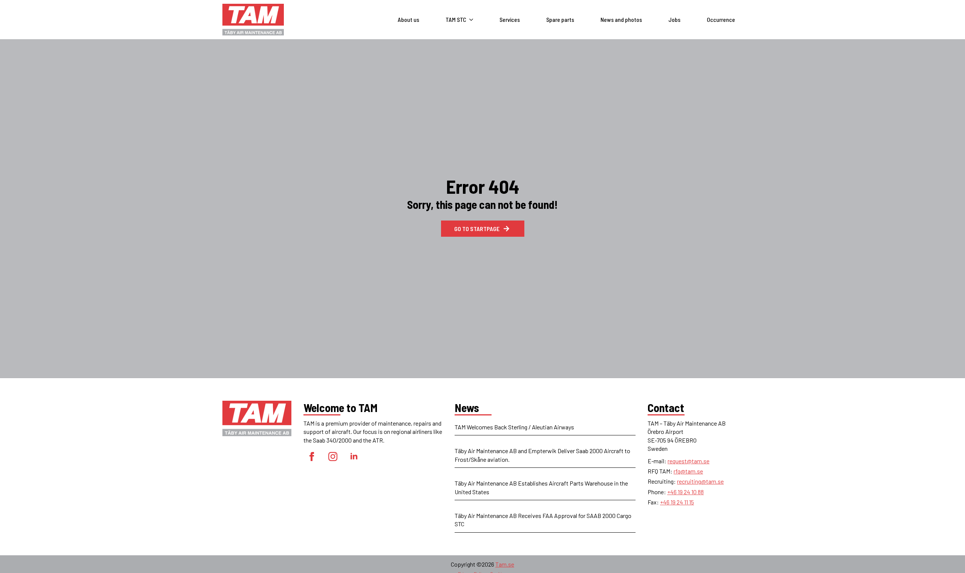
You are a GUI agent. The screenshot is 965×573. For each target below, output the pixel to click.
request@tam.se (688, 460)
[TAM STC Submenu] (473, 19)
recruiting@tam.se (700, 481)
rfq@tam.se (688, 471)
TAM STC (456, 19)
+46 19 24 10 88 (685, 491)
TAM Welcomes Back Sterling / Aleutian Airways (514, 427)
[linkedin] (354, 456)
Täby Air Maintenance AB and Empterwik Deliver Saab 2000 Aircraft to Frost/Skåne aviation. (542, 455)
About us (408, 19)
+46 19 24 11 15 (677, 502)
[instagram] (333, 456)
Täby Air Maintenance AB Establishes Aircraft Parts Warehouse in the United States (541, 487)
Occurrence (721, 19)
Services (509, 19)
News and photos (621, 19)
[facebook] (311, 456)
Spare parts (560, 19)
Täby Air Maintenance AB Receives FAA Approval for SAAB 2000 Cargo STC (543, 519)
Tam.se (504, 564)
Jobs (674, 19)
